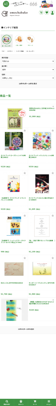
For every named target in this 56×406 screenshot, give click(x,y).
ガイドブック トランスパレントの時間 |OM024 (41, 156)
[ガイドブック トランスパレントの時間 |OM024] (42, 141)
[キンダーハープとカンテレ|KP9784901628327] (42, 268)
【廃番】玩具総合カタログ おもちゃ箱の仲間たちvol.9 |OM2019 (41, 303)
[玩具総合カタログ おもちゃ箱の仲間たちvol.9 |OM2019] (14, 312)
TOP (3, 51)
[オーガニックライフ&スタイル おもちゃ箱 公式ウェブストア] (14, 16)
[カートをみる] (41, 12)
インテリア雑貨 (20, 51)
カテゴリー (10, 51)
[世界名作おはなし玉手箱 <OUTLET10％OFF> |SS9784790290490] (14, 118)
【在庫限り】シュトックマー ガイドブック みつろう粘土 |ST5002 (13, 241)
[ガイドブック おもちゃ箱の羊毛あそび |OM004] (42, 183)
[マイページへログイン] (52, 12)
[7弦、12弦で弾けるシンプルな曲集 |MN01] (42, 226)
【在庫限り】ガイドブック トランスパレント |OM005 (13, 199)
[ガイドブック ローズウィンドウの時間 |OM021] (14, 141)
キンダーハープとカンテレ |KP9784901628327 (41, 284)
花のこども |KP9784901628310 (12, 283)
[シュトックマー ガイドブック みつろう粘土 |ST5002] (14, 226)
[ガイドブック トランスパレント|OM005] (14, 183)
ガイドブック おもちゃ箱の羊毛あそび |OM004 (41, 199)
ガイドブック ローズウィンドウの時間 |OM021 (13, 156)
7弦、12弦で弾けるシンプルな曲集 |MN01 (42, 241)
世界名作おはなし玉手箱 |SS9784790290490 (41, 109)
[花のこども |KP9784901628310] (14, 268)
